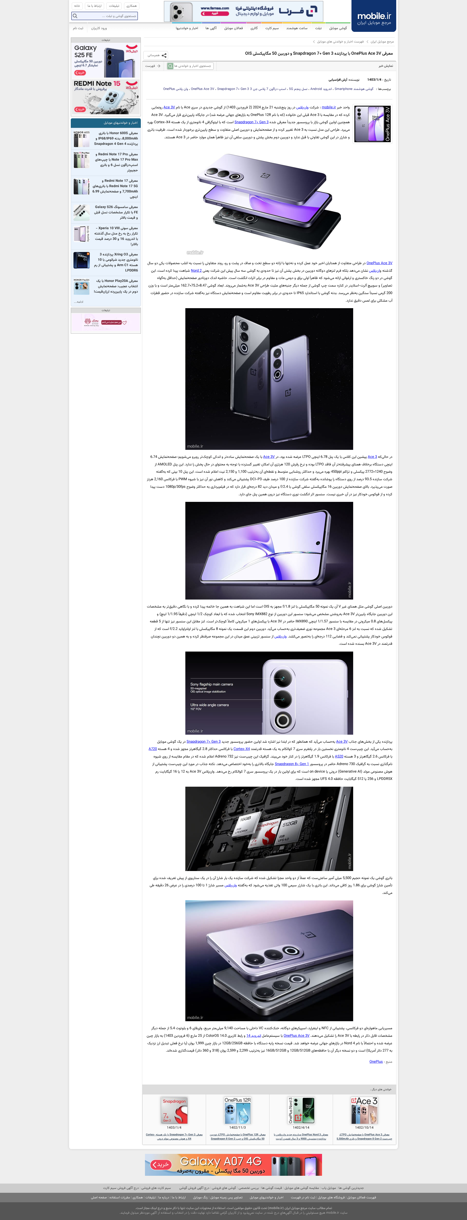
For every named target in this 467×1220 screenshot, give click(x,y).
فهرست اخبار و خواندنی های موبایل (340, 41)
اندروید (321, 89)
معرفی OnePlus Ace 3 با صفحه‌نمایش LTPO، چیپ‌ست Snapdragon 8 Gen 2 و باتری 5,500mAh (364, 1137)
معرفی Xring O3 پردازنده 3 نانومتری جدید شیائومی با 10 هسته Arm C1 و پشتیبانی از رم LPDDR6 (116, 262)
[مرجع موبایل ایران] (374, 15)
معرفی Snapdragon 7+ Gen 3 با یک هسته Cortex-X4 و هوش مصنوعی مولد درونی (174, 1137)
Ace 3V (169, 107)
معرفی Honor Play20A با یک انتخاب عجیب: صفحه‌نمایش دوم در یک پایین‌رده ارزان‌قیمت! (116, 287)
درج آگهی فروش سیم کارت (121, 1188)
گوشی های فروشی (224, 1188)
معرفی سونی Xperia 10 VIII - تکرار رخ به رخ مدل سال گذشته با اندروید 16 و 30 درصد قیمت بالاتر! (116, 236)
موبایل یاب (329, 1188)
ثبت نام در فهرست (303, 1197)
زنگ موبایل (200, 1197)
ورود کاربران (99, 28)
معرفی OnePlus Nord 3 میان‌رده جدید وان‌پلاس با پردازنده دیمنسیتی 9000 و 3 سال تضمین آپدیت (301, 1137)
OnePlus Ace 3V (202, 89)
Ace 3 (372, 457)
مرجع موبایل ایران (382, 41)
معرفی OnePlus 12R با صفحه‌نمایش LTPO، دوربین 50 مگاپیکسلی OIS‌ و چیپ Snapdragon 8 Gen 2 (238, 1137)
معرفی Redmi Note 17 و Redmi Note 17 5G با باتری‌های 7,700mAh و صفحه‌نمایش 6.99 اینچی (115, 189)
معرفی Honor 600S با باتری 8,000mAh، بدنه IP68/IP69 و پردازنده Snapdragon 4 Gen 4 (116, 139)
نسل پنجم (298, 89)
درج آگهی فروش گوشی (194, 1188)
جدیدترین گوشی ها (351, 1188)
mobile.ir (329, 107)
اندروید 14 (253, 1036)
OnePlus (376, 1062)
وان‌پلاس (302, 107)
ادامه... (78, 302)
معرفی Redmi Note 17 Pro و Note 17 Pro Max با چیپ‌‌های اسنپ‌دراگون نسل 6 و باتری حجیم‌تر (116, 162)
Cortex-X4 (242, 749)
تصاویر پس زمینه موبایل (226, 1197)
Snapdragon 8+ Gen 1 (292, 764)
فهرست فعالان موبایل (361, 1197)
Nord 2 (196, 271)
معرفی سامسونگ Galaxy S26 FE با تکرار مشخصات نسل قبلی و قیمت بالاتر (116, 213)
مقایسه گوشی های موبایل (302, 1188)
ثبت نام (78, 28)
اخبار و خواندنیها (187, 28)
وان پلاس (175, 89)
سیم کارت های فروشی (156, 1188)
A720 (153, 749)
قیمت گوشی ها (271, 1188)
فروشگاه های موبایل (331, 1197)
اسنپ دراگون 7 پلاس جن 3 (251, 89)
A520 (339, 756)
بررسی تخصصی (249, 1188)
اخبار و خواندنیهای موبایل (120, 122)
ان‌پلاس (374, 271)
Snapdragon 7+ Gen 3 (251, 122)
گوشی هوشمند (354, 89)
